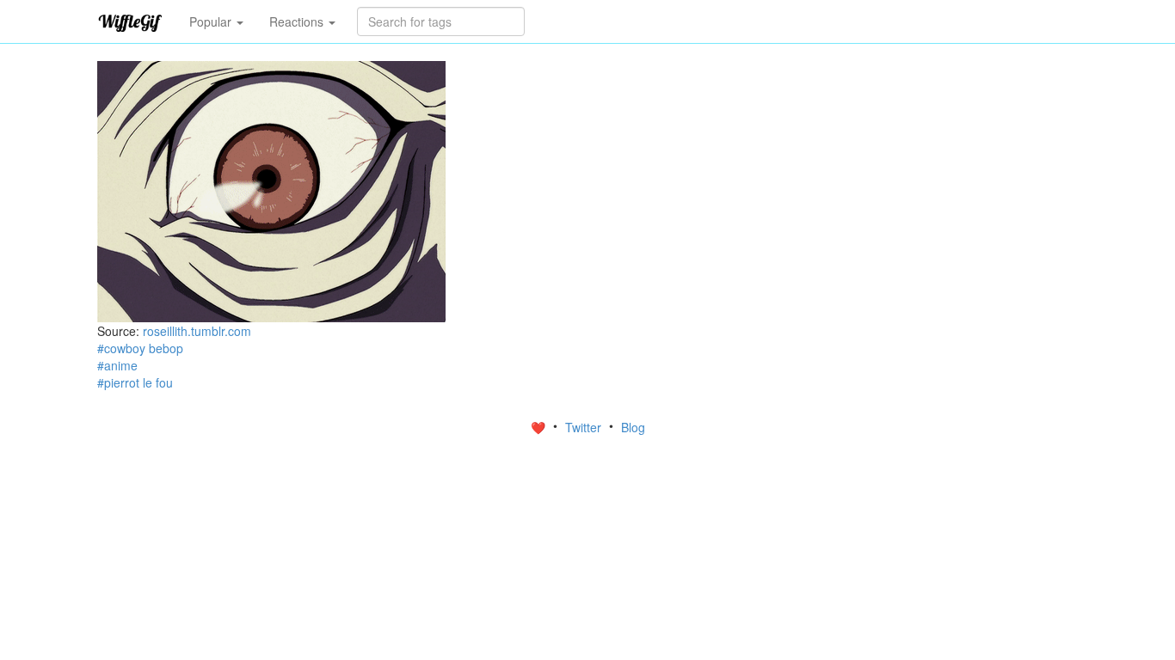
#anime (117, 365)
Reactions (298, 21)
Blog (633, 427)
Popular (212, 21)
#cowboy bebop (140, 348)
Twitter (585, 427)
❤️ (540, 427)
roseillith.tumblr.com (197, 330)
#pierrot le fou (135, 382)
